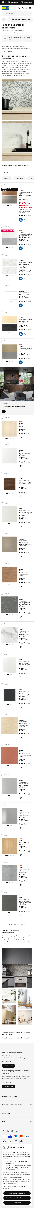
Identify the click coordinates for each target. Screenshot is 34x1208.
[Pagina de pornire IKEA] (5, 8)
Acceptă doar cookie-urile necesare (17, 1198)
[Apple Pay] (10, 1141)
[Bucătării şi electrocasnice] (4, 19)
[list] (17, 19)
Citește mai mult (7, 51)
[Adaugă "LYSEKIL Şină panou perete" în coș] (21, 305)
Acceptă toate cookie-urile (17, 1193)
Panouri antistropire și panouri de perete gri (15, 1038)
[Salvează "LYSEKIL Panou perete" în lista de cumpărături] (25, 220)
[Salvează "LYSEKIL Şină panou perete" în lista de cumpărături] (25, 305)
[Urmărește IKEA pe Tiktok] (20, 1131)
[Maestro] (16, 1136)
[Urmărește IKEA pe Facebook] (3, 1131)
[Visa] (27, 1136)
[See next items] (31, 178)
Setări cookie (17, 1202)
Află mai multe (6, 1082)
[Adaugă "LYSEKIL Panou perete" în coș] (21, 220)
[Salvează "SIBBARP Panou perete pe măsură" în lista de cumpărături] (21, 437)
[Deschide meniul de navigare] (30, 8)
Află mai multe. (6, 1061)
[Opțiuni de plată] (4, 1141)
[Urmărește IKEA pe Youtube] (16, 1131)
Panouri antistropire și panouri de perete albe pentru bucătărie (16, 1033)
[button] (17, 968)
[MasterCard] (21, 1136)
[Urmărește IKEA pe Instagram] (12, 1131)
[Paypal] (16, 1141)
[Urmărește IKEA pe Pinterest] (7, 1131)
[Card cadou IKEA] (21, 1141)
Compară (6, 185)
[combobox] (16, 13)
